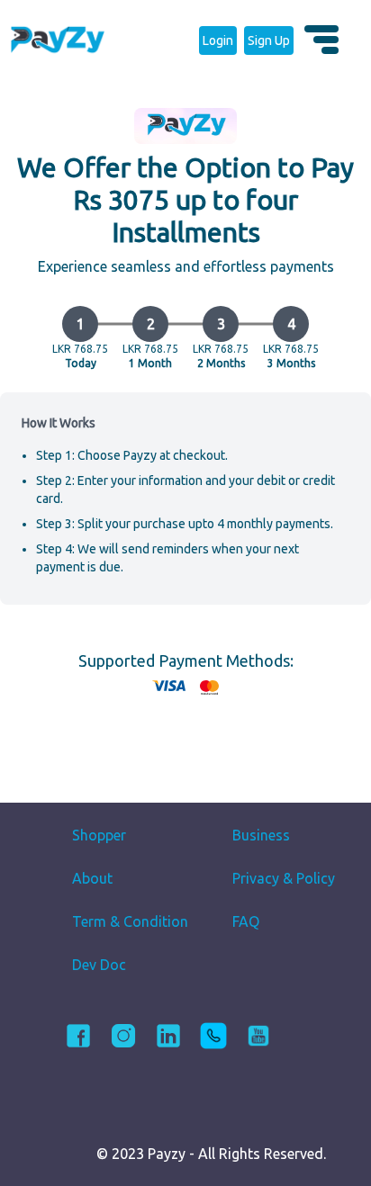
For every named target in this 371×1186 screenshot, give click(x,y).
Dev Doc (99, 965)
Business (261, 835)
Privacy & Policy (283, 878)
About (92, 878)
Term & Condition (130, 921)
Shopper (99, 835)
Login (218, 40)
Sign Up (269, 40)
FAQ (245, 921)
